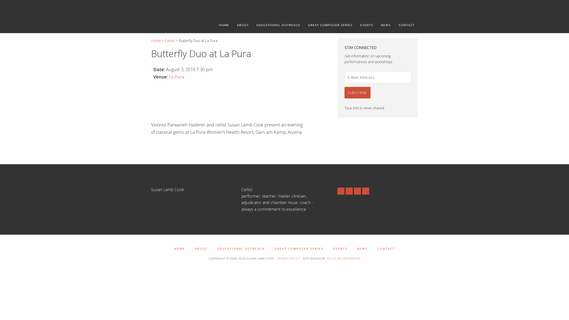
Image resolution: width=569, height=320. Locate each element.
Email (365, 191)
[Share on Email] (195, 147)
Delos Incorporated (344, 258)
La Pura (176, 77)
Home (179, 249)
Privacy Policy (288, 258)
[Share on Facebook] (154, 147)
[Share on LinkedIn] (171, 147)
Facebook (349, 191)
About (201, 249)
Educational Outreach (241, 249)
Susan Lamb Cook (191, 8)
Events (340, 249)
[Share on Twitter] (162, 147)
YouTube (357, 191)
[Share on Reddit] (187, 147)
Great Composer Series (298, 249)
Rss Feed (341, 191)
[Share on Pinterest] (179, 147)
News (362, 249)
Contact (386, 249)
